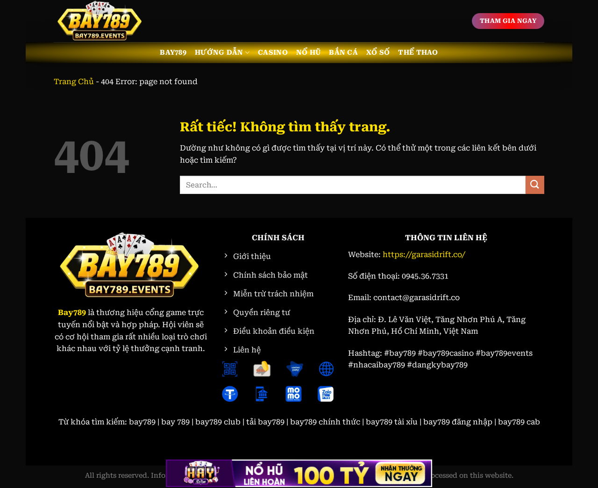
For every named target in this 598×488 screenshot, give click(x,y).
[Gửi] (535, 185)
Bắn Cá (343, 53)
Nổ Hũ (308, 53)
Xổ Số (378, 53)
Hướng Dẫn (219, 53)
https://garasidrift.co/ (424, 254)
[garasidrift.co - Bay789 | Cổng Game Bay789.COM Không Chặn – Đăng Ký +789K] (100, 21)
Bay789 (173, 53)
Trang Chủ (74, 81)
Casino (273, 53)
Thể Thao (418, 53)
